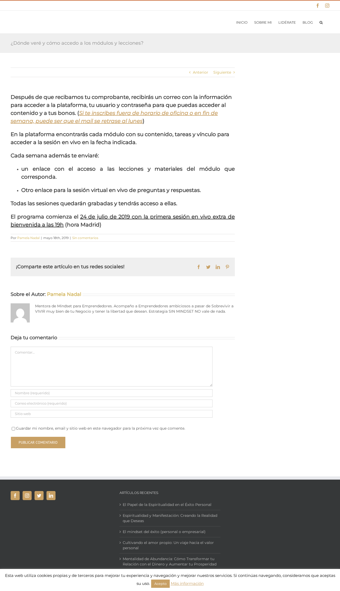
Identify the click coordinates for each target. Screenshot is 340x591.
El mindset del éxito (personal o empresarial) (164, 531)
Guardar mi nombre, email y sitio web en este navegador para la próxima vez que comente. (100, 428)
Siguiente (222, 72)
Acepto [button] (160, 583)
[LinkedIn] (51, 495)
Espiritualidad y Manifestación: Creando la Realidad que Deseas (170, 518)
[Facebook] (15, 495)
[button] (321, 22)
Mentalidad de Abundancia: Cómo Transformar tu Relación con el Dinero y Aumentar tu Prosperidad (169, 561)
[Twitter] (39, 495)
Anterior (200, 72)
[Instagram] (27, 495)
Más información (187, 583)
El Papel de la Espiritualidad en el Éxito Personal (167, 504)
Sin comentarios (85, 238)
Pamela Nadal (28, 238)
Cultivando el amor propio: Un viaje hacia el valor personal (168, 545)
